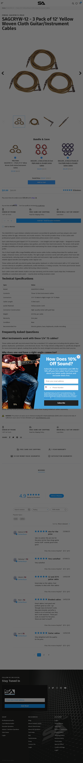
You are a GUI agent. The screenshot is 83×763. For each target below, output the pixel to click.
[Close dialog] (78, 357)
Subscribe (61, 403)
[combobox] (48, 387)
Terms (52, 397)
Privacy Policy (47, 397)
